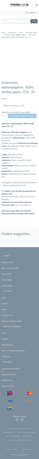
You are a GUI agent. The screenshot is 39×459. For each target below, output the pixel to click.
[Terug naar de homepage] (19, 5)
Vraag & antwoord (9, 374)
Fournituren (8, 291)
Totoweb (22, 455)
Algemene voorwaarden (11, 368)
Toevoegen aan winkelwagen (22, 116)
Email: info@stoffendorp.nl (19, 440)
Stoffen (6, 255)
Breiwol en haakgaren (12, 326)
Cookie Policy (27, 449)
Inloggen (31, 12)
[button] (36, 5)
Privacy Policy (12, 449)
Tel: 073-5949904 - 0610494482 (19, 436)
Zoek (34, 21)
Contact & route (8, 386)
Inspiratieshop (7, 380)
